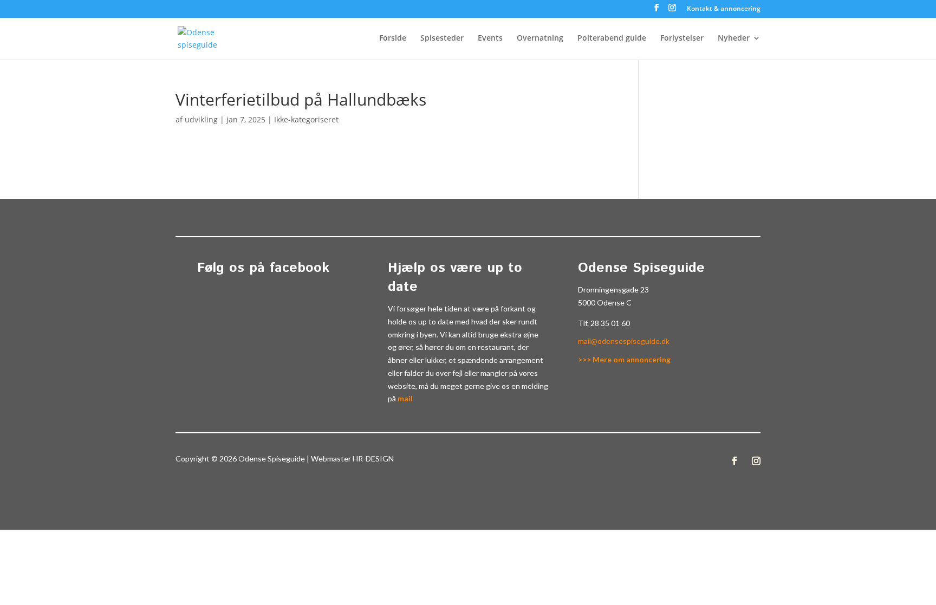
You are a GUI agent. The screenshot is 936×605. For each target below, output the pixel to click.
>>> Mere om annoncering (624, 359)
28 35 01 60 (610, 323)
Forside (392, 38)
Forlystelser (682, 38)
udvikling (201, 119)
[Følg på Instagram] (756, 461)
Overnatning (540, 38)
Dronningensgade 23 (613, 289)
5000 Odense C (605, 302)
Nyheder (734, 38)
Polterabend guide (611, 38)
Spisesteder (442, 38)
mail (405, 398)
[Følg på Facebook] (734, 461)
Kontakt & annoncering (723, 9)
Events (490, 38)
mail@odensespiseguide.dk (624, 341)
